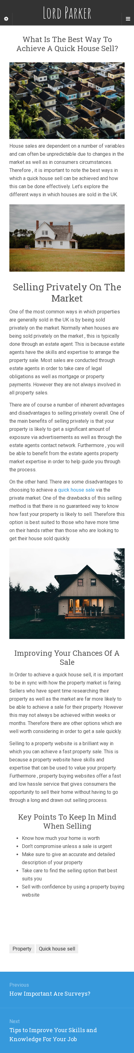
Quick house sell (57, 949)
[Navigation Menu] (128, 19)
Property (21, 949)
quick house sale (76, 490)
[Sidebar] (6, 19)
